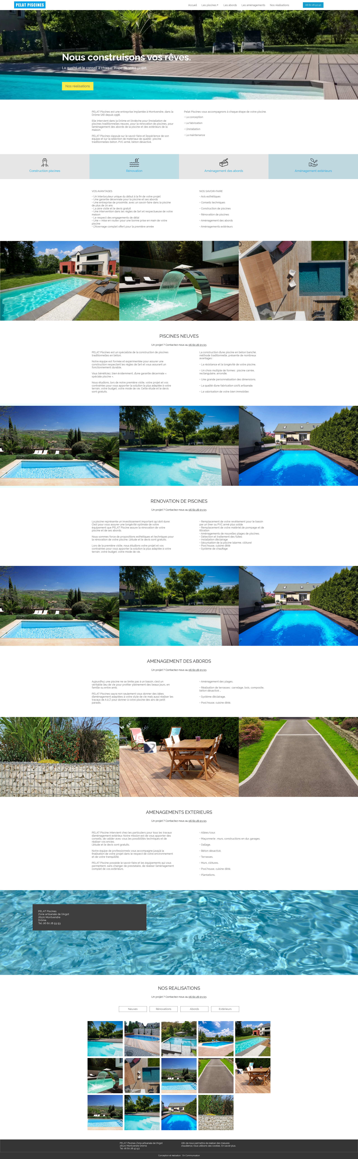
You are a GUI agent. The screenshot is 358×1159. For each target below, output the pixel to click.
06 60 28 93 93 (197, 344)
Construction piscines (44, 171)
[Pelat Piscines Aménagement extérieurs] (313, 162)
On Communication (191, 1155)
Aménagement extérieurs (313, 171)
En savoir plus (228, 1145)
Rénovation (134, 171)
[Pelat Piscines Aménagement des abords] (224, 162)
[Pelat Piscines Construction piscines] (44, 162)
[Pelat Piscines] (29, 4)
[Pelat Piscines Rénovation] (134, 162)
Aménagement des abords (223, 171)
